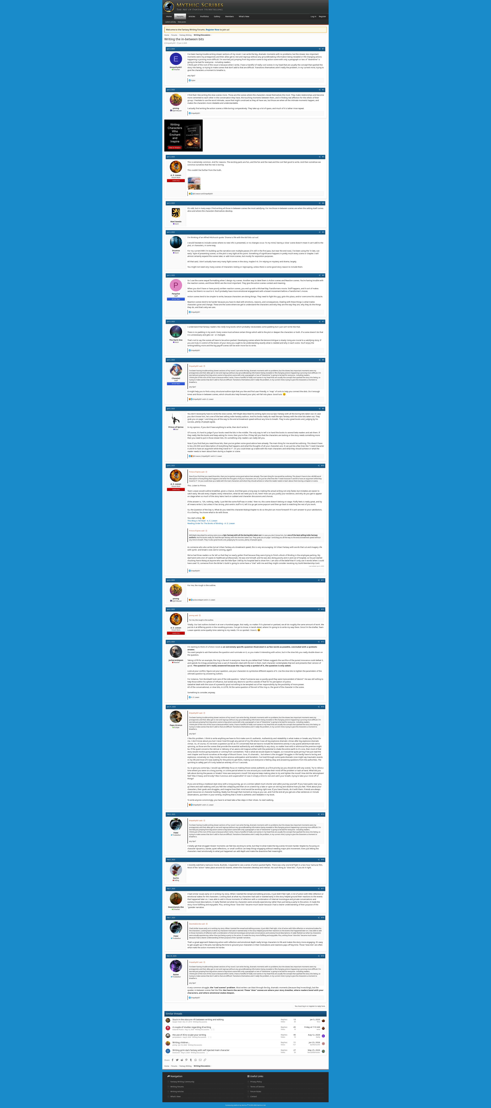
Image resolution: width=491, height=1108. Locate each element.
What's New (244, 16)
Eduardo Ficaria (178, 1029)
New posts (182, 22)
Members (229, 16)
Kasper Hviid (176, 1022)
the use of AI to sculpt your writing (189, 1034)
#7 (323, 321)
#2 (323, 90)
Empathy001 (171, 43)
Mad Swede (175, 221)
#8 (323, 360)
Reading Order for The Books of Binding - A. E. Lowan (211, 523)
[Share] (319, 49)
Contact (253, 1096)
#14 (322, 707)
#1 (323, 49)
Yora (318, 1022)
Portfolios (204, 16)
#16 (322, 860)
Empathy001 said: (196, 366)
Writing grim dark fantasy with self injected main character (201, 1050)
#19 (322, 956)
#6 (323, 275)
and (203, 194)
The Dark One (175, 340)
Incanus (176, 250)
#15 (322, 814)
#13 (322, 642)
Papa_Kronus (176, 725)
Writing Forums (177, 1086)
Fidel (176, 832)
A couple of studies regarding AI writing (191, 1027)
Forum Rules (255, 1091)
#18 (322, 918)
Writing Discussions (200, 1022)
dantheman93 (315, 1045)
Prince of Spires (175, 427)
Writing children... (181, 1042)
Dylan (176, 974)
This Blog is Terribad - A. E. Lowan (202, 520)
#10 (322, 466)
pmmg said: (193, 615)
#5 (323, 232)
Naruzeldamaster (314, 1052)
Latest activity (170, 22)
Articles (192, 16)
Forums (180, 16)
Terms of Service (257, 1086)
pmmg (176, 108)
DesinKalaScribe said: (197, 924)
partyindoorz (177, 1037)
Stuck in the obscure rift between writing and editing (198, 1019)
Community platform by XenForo (245, 1105)
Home (169, 16)
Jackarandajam (176, 660)
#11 (322, 580)
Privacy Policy (256, 1081)
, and (207, 456)
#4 (323, 203)
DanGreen (176, 1053)
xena (318, 1029)
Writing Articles (177, 1091)
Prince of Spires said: (197, 472)
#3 (323, 157)
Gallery (217, 16)
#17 (322, 889)
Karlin (176, 878)
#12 (322, 609)
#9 (323, 409)
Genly (318, 1037)
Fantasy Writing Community (182, 1081)
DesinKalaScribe (176, 907)
